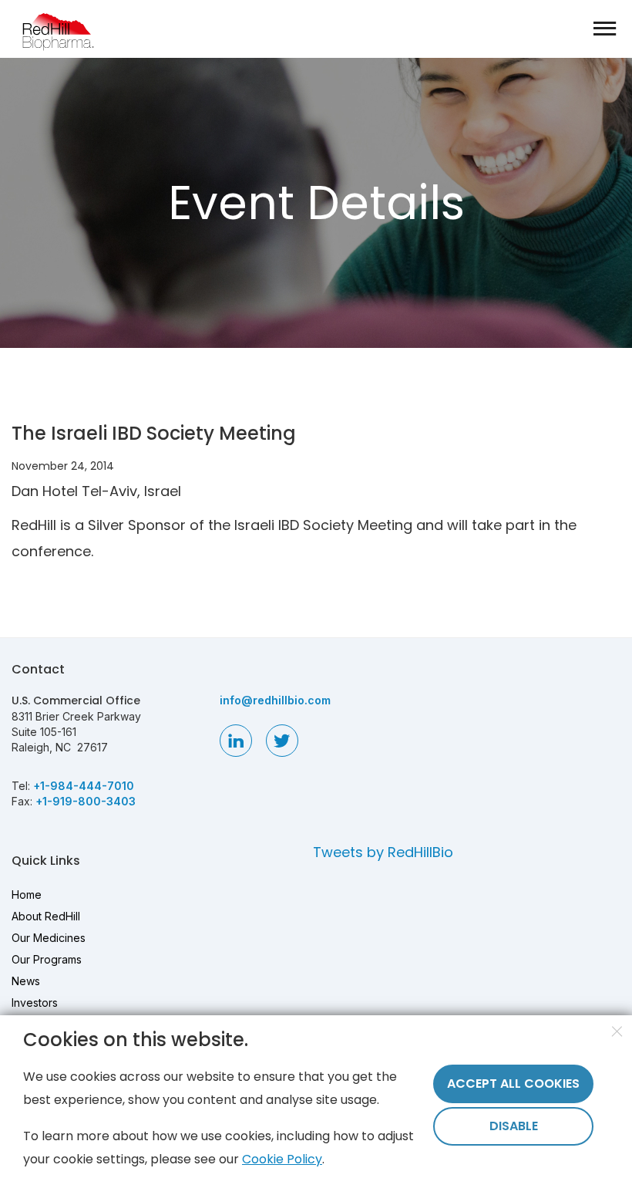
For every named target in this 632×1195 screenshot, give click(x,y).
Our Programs (47, 959)
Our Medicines (49, 937)
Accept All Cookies (513, 1083)
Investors (35, 1002)
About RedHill (46, 916)
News (26, 980)
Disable (513, 1126)
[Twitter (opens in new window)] (282, 740)
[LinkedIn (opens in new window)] (236, 740)
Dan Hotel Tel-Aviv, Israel (96, 491)
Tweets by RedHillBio (383, 852)
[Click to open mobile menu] (605, 30)
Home (27, 894)
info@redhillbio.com (275, 700)
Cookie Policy (282, 1159)
